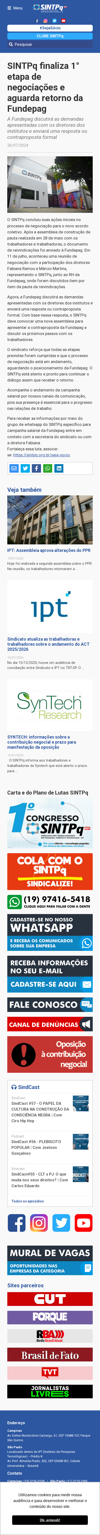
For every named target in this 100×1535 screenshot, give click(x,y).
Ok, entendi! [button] (50, 1520)
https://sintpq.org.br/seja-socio (41, 455)
